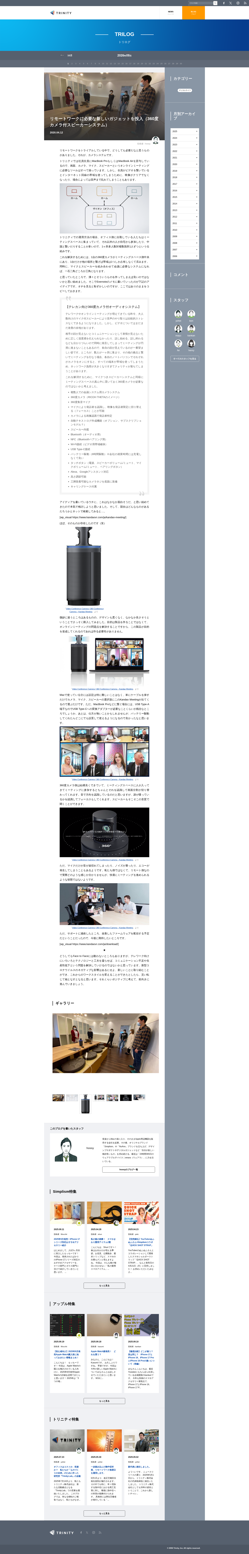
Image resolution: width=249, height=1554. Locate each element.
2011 (174, 223)
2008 (174, 243)
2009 (174, 236)
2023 (174, 145)
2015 (174, 197)
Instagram (238, 3)
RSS (245, 3)
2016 (174, 190)
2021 (174, 158)
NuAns (122, 1146)
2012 (174, 217)
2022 (174, 151)
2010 (174, 230)
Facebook (223, 3)
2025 (174, 131)
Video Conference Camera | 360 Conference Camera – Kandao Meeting (102, 689)
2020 (174, 164)
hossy (147, 144)
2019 (174, 171)
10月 (69, 55)
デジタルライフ (185, 90)
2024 (174, 138)
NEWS (171, 13)
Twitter (230, 3)
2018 (174, 177)
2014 (174, 204)
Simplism (108, 1146)
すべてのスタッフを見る (184, 359)
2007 (174, 250)
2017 (174, 184)
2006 (174, 256)
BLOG (193, 13)
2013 (174, 210)
